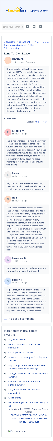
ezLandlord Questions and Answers (17, 43)
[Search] (22, 27)
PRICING (22, 421)
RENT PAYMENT (39, 418)
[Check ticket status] (34, 26)
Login (6, 319)
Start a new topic (42, 42)
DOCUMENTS (39, 415)
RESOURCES (33, 421)
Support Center (38, 10)
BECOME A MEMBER (21, 415)
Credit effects (14, 397)
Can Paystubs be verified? (20, 352)
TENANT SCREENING (19, 418)
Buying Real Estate (17, 339)
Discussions (9, 41)
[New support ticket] (27, 26)
